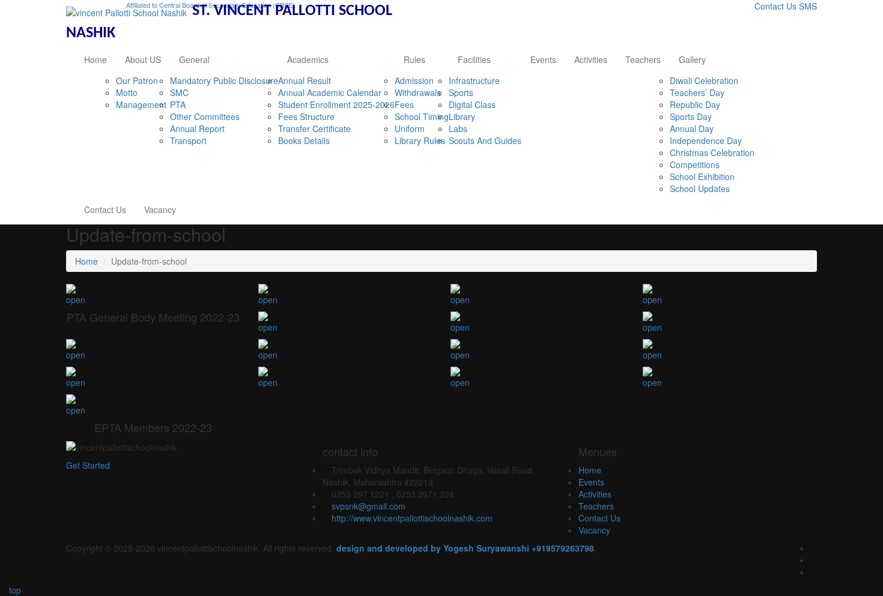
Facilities (474, 59)
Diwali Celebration (704, 80)
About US (143, 59)
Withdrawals (418, 92)
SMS (808, 6)
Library (462, 116)
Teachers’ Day (697, 92)
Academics (308, 59)
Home (95, 59)
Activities (590, 59)
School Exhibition (702, 176)
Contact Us (775, 6)
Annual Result (304, 80)
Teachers (643, 59)
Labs (458, 128)
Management (141, 104)
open (75, 299)
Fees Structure (306, 116)
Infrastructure (474, 80)
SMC (179, 92)
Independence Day (706, 140)
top (14, 590)
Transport (188, 140)
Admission (414, 80)
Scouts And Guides (485, 140)
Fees (404, 104)
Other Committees (205, 116)
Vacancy (160, 209)
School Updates (700, 188)
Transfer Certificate (314, 128)
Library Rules (420, 140)
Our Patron (137, 80)
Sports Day (691, 116)
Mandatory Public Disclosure (224, 80)
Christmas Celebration (712, 152)
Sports (461, 92)
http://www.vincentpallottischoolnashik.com (412, 518)
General (194, 59)
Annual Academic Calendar (329, 92)
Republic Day (695, 104)
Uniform (410, 128)
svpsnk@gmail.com (368, 506)
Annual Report (197, 128)
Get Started (88, 465)
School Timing (422, 116)
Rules (414, 59)
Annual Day (692, 128)
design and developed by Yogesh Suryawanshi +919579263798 (465, 548)
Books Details (304, 140)
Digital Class (472, 104)
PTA (178, 104)
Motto (127, 92)
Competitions (695, 164)
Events (543, 59)
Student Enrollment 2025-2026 (336, 104)
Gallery (692, 59)
